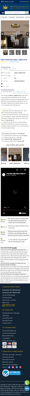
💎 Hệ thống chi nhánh (7, 1)
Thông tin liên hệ (6, 323)
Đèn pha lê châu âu (15, 394)
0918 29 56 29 (17, 139)
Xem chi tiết (20, 141)
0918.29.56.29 (25, 1)
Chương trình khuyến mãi (9, 330)
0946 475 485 (8, 139)
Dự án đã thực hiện (7, 318)
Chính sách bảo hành (8, 357)
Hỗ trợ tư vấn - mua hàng (9, 300)
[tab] (5, 69)
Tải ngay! (24, 135)
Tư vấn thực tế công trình (9, 333)
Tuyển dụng (5, 315)
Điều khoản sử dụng (7, 362)
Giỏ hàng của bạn (7, 297)
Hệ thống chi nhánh (7, 320)
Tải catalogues (6, 338)
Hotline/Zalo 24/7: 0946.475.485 (11, 292)
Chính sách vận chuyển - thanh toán (12, 354)
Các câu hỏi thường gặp (8, 295)
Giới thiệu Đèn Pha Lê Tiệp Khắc (11, 313)
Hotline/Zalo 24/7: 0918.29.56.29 (11, 290)
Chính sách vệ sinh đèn (8, 359)
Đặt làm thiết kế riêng (8, 335)
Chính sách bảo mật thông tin (10, 364)
